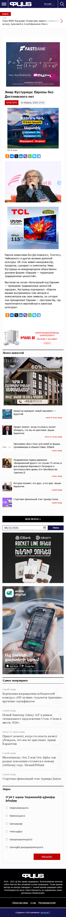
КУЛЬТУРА (11, 102)
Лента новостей (13, 352)
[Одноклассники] (7, 156)
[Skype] (34, 156)
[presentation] (54, 22)
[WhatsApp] (30, 156)
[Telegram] (39, 156)
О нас (33, 902)
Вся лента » (33, 519)
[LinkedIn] (21, 156)
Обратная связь (20, 902)
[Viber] (25, 156)
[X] (16, 156)
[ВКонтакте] (12, 156)
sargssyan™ (45, 912)
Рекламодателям (47, 902)
